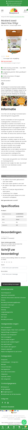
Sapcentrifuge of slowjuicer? (9, 332)
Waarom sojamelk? (6, 349)
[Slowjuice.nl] (14, 11)
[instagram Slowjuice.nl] (5, 402)
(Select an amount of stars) (13, 258)
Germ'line (6, 25)
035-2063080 (6, 389)
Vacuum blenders (6, 367)
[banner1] (14, 101)
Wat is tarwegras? (6, 337)
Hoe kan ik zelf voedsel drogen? (10, 342)
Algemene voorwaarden (8, 295)
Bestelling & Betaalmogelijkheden (10, 302)
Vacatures (4, 314)
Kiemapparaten (5, 369)
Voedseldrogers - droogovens (9, 362)
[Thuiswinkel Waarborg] (14, 412)
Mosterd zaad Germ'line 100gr (17, 16)
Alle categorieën (6, 379)
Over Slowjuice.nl (6, 293)
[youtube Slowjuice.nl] (8, 402)
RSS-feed (3, 317)
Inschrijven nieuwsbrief (7, 406)
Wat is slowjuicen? (6, 327)
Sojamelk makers (6, 376)
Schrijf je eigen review (15, 25)
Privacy (3, 300)
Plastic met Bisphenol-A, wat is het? (11, 351)
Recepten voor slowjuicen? (9, 334)
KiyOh (11, 422)
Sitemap (3, 310)
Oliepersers (4, 374)
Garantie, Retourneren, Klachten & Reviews (13, 297)
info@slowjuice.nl (7, 392)
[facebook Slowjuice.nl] (2, 402)
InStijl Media (17, 419)
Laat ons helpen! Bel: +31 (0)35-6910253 (12, 202)
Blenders (3, 364)
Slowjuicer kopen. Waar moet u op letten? (13, 330)
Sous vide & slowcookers (8, 372)
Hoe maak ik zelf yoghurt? (8, 347)
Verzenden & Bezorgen (7, 305)
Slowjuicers (4, 359)
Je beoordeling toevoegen (11, 284)
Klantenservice (5, 307)
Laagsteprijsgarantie (7, 312)
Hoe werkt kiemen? (6, 344)
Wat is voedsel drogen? (8, 339)
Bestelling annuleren (7, 319)
